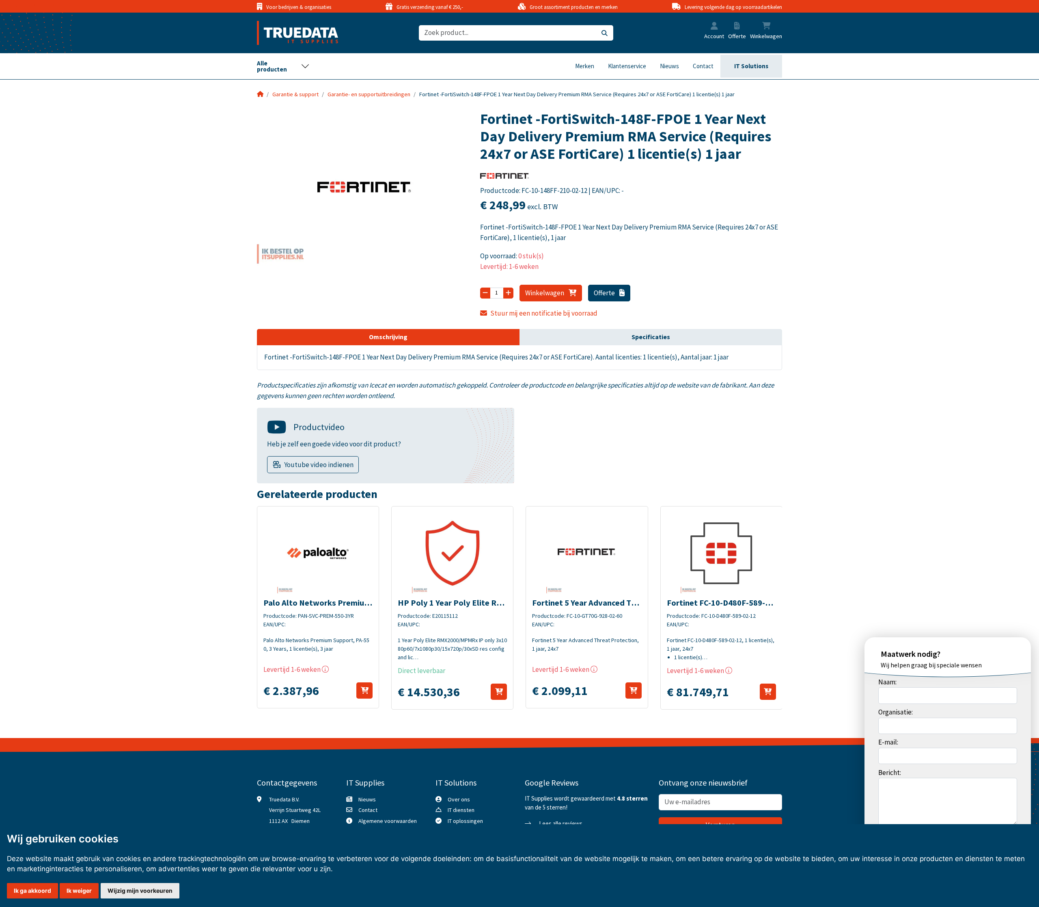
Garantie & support (295, 94)
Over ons (459, 799)
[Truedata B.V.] (292, 33)
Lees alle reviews (560, 823)
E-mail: (888, 742)
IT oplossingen (465, 821)
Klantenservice (627, 66)
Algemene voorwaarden (387, 821)
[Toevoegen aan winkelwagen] (364, 690)
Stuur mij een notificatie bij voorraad (543, 313)
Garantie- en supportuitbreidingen (369, 94)
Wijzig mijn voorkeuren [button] (140, 890)
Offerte (605, 292)
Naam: (887, 682)
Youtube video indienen (319, 464)
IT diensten (461, 810)
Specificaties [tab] (651, 337)
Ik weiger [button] (79, 890)
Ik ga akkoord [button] (32, 890)
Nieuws (669, 66)
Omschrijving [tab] (388, 337)
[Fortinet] (504, 178)
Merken (584, 66)
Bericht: (889, 772)
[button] (714, 26)
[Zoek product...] (604, 33)
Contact (703, 66)
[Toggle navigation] (283, 66)
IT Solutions (751, 66)
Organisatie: (895, 712)
